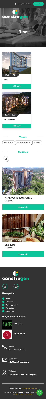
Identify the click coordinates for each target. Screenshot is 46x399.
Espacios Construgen (23, 142)
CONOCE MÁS (23, 207)
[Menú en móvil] (42, 14)
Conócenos (10, 302)
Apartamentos (8, 142)
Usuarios (38, 4)
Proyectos (10, 308)
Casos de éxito (11, 305)
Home (8, 299)
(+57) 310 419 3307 (17, 349)
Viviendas (37, 142)
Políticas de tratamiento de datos (28, 393)
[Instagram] (6, 159)
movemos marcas (29, 388)
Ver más (17, 86)
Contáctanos (10, 311)
